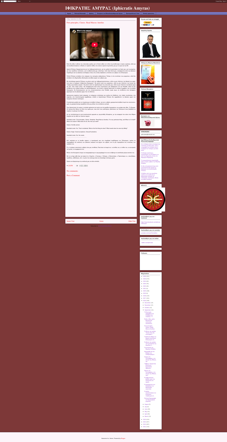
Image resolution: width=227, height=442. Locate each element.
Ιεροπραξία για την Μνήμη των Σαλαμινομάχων (149, 353)
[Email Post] (77, 165)
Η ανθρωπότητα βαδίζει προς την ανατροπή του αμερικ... (149, 380)
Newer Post (70, 221)
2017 (144, 298)
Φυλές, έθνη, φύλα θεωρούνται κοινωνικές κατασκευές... (149, 321)
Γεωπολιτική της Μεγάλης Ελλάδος (150, 348)
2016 (144, 300)
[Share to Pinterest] (87, 166)
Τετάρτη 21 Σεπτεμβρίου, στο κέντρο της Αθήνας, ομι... (150, 359)
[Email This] (80, 166)
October (147, 307)
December (148, 302)
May (146, 411)
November (148, 305)
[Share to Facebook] (85, 166)
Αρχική (69, 13)
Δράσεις (91, 13)
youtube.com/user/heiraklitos (149, 233)
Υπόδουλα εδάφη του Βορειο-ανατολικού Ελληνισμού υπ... (150, 338)
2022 (144, 286)
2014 (144, 422)
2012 (144, 426)
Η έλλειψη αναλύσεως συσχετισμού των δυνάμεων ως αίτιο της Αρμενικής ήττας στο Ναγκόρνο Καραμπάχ (150, 155)
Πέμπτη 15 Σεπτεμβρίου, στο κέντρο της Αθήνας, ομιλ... (150, 373)
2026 (144, 276)
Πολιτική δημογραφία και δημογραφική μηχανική (150, 400)
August (147, 404)
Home (101, 221)
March (147, 416)
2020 (144, 291)
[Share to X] (83, 166)
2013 (144, 424)
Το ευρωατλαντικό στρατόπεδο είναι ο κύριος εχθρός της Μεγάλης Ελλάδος (150, 162)
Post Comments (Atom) (105, 226)
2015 (144, 419)
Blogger (123, 438)
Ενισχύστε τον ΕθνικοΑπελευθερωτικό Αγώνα (109, 13)
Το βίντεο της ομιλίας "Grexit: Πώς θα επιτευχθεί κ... (150, 333)
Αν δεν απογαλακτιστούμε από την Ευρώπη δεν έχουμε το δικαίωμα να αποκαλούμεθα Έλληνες (149, 168)
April (146, 414)
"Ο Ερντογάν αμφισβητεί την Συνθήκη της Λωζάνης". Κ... (149, 314)
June (146, 409)
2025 (144, 279)
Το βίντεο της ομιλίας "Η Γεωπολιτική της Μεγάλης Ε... (150, 343)
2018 (144, 295)
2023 (144, 283)
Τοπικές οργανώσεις (148, 13)
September (148, 310)
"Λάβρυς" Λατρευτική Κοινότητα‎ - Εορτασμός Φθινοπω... (150, 366)
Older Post (131, 221)
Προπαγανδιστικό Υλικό (132, 13)
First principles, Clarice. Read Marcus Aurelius (149, 327)
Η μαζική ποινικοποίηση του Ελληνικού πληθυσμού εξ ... (150, 393)
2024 (144, 281)
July (146, 406)
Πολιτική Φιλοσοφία (80, 13)
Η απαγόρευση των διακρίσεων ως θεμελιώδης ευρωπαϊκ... (149, 387)
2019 (144, 293)
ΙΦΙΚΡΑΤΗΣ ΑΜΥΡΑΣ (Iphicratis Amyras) (107, 8)
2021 (144, 288)
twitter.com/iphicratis (147, 242)
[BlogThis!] (82, 166)
